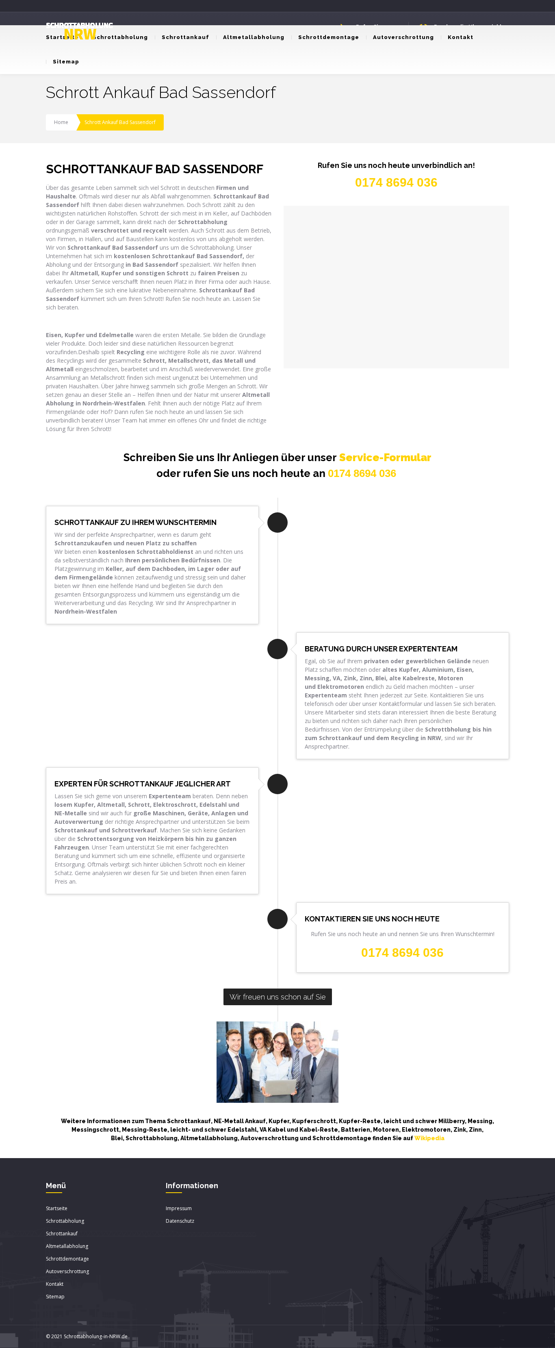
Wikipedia (429, 1138)
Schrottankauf (185, 37)
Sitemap (66, 62)
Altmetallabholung (253, 37)
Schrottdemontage (328, 37)
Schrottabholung (120, 37)
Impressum (179, 1208)
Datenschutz (180, 1220)
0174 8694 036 (362, 473)
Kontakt (460, 37)
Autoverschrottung (403, 37)
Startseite (56, 1208)
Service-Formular (385, 457)
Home (61, 122)
